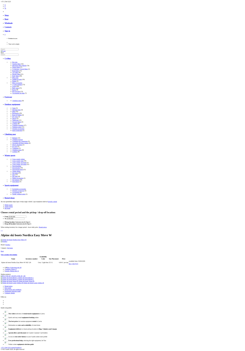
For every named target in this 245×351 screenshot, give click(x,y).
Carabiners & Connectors (20, 141)
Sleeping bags (16, 110)
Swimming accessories (19, 189)
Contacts (8, 27)
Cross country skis (17, 161)
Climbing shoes (17, 101)
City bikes (15, 72)
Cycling (8, 58)
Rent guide (8, 288)
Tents (14, 108)
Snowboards (16, 168)
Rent (6, 19)
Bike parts (15, 78)
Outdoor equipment (12, 104)
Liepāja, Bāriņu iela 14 (12, 271)
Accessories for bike (18, 93)
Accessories (15, 192)
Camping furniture (17, 125)
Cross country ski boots (19, 162)
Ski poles (15, 176)
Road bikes (15, 71)
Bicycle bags (16, 91)
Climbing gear (10, 134)
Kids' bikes (15, 76)
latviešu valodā (52, 201)
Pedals (14, 81)
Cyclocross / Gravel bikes (20, 69)
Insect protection (17, 130)
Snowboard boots (17, 169)
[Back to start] (3, 51)
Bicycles (14, 62)
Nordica (7, 245)
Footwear (8, 97)
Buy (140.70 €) (73, 264)
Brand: (3, 245)
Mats (13, 111)
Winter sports (10, 155)
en (5, 8)
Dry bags (15, 117)
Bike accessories (17, 83)
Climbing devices (17, 139)
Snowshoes (15, 181)
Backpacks (15, 113)
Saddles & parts (17, 79)
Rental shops (10, 198)
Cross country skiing (18, 159)
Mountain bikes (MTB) (19, 65)
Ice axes (14, 146)
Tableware (15, 120)
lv (5, 5)
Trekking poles (16, 127)
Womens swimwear (18, 191)
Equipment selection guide (13, 291)
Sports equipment (11, 185)
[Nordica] (4, 241)
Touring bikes (16, 64)
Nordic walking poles (18, 194)
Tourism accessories (18, 129)
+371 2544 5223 (6, 347)
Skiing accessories (17, 178)
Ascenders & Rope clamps (20, 143)
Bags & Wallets (17, 115)
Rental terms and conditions (13, 289)
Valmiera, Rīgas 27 (11, 269)
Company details (10, 293)
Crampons (15, 148)
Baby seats (15, 88)
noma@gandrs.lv (16, 347)
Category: (4, 248)
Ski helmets (15, 180)
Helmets (14, 138)
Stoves (14, 118)
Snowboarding (16, 166)
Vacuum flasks (16, 122)
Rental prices (43, 227)
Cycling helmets (17, 84)
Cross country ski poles (19, 164)
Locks (14, 86)
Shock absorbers (17, 145)
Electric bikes (16, 74)
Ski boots (15, 173)
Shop (7, 15)
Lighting (14, 123)
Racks (14, 90)
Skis (13, 175)
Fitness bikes (16, 67)
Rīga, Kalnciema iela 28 (14, 267)
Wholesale (9, 23)
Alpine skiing (16, 171)
